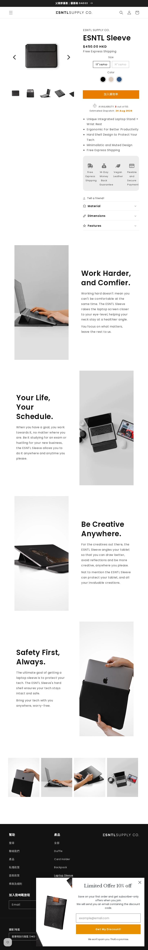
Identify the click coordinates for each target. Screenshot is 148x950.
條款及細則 (15, 884)
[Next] (68, 57)
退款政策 (14, 875)
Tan (111, 79)
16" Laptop (120, 63)
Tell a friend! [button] (95, 198)
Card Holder (62, 859)
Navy (119, 79)
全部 (56, 843)
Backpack (60, 867)
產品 (11, 859)
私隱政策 (14, 867)
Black (103, 79)
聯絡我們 (14, 851)
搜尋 (11, 843)
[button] (11, 13)
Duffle (58, 851)
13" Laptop (101, 63)
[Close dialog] (140, 882)
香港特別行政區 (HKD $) (25, 936)
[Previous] (15, 57)
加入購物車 (111, 94)
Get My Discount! (108, 929)
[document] (41, 57)
